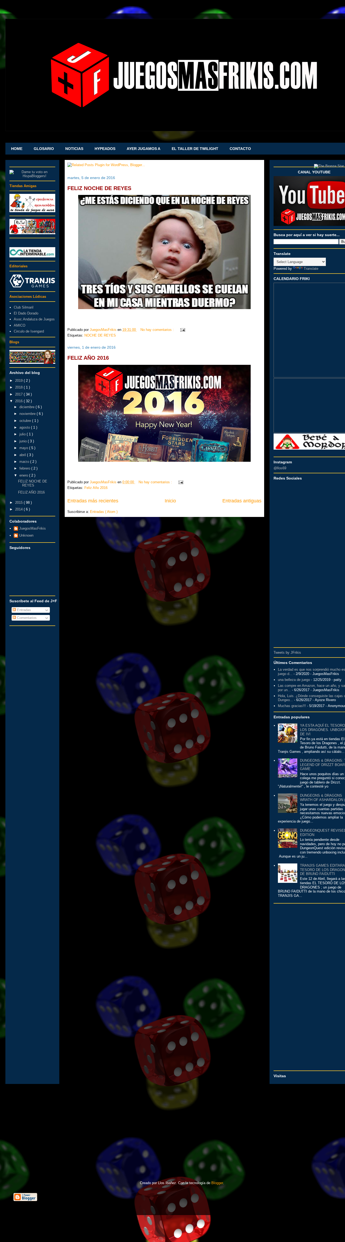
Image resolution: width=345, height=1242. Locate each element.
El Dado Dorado (26, 313)
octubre (25, 421)
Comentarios (26, 618)
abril (23, 455)
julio (23, 434)
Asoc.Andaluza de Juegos (34, 319)
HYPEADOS (105, 148)
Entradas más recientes (92, 500)
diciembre (27, 407)
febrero (25, 468)
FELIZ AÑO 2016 (88, 358)
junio (23, 441)
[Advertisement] (32, 709)
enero (24, 475)
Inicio (170, 500)
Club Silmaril (23, 307)
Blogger (217, 1183)
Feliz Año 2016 (96, 488)
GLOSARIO (44, 148)
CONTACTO (240, 148)
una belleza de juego (294, 680)
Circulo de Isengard (29, 331)
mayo (24, 448)
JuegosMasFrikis (32, 528)
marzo (24, 462)
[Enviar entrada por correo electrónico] (181, 330)
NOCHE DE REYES (100, 335)
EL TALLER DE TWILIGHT (195, 148)
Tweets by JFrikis (287, 652)
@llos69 (280, 468)
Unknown (26, 535)
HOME (16, 148)
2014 (19, 509)
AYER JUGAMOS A (143, 148)
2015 (19, 503)
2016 (19, 401)
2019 (19, 381)
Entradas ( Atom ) (104, 512)
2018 (19, 387)
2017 (19, 394)
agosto (25, 427)
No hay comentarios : (157, 330)
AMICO (19, 325)
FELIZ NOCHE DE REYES (99, 188)
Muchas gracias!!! (292, 706)
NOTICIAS (74, 148)
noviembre (28, 414)
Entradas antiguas (241, 500)
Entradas (23, 610)
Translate (311, 269)
